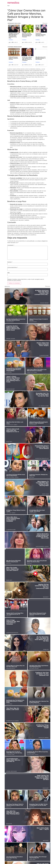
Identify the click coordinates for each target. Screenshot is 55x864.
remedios (13, 2)
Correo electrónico (12, 267)
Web (8, 272)
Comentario (10, 245)
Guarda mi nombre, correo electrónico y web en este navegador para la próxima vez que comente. (25, 280)
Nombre (9, 262)
